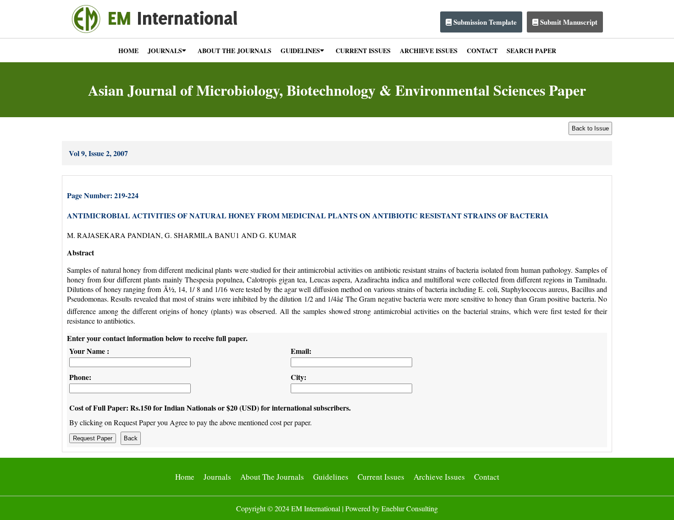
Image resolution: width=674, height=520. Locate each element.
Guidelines (330, 476)
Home (184, 476)
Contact (486, 476)
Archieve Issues (439, 476)
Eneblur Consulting (409, 508)
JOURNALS (165, 50)
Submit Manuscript (567, 22)
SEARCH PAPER (531, 50)
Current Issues (381, 476)
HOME (128, 50)
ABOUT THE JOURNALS (234, 50)
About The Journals (272, 476)
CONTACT (482, 50)
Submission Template (484, 22)
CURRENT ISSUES (363, 50)
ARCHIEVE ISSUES (429, 50)
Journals (217, 476)
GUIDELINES (300, 50)
